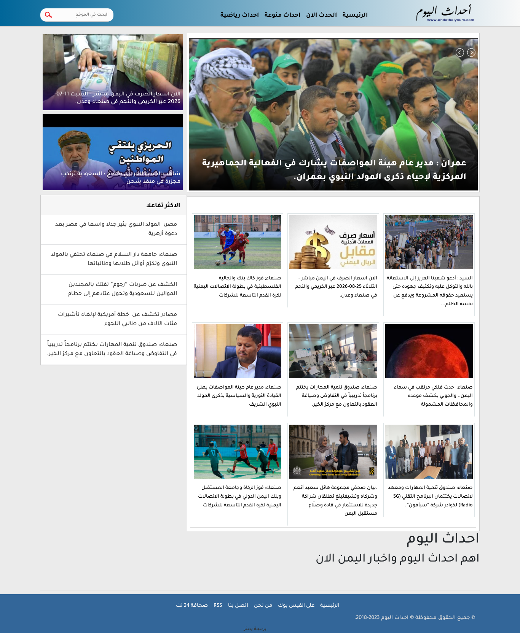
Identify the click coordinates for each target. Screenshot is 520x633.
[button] (459, 52)
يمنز (255, 629)
